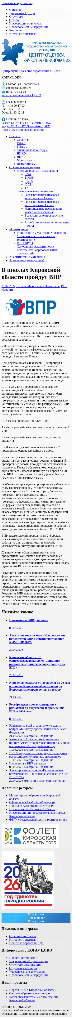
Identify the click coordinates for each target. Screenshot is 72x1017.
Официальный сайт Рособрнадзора (32, 802)
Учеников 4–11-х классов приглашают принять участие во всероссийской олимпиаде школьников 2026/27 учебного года (39, 743)
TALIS (29, 188)
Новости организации (23, 957)
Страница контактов (22, 936)
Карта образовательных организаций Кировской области (33, 998)
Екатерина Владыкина (38, 735)
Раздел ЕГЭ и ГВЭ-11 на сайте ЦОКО (26, 122)
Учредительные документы (27, 971)
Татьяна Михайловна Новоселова (38, 286)
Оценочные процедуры (32, 150)
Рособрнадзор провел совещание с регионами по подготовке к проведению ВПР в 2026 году (36, 708)
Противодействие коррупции (28, 27)
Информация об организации (28, 961)
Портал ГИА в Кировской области (32, 990)
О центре (15, 9)
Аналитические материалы (27, 256)
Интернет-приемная (22, 33)
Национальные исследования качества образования (44, 210)
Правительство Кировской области (32, 809)
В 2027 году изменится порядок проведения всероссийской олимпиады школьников (38, 754)
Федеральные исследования (35, 191)
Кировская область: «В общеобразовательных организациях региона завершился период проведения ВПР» (37, 662)
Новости (15, 136)
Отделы (14, 20)
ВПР (20, 157)
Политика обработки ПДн (26, 943)
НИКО (21, 153)
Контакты (15, 30)
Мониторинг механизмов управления (41, 232)
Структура (16, 16)
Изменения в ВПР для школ (28, 620)
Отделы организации (23, 968)
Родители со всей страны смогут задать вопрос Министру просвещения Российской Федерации (38, 729)
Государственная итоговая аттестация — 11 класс (42, 203)
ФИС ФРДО (25, 243)
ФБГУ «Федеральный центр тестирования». (38, 819)
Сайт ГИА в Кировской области (23, 129)
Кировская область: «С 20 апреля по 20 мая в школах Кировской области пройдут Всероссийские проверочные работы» (39, 686)
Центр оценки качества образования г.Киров (31, 71)
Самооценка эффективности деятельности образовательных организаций (37, 250)
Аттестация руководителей (27, 260)
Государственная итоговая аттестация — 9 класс (42, 196)
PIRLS (29, 181)
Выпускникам (26, 163)
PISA (28, 174)
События (23, 139)
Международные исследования (37, 170)
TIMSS (29, 177)
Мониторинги (26, 160)
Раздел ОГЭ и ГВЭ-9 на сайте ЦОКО (26, 126)
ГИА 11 (22, 146)
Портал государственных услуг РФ (32, 805)
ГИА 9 (21, 143)
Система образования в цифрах (29, 993)
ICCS (28, 184)
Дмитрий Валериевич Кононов (44, 780)
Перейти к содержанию (17, 3)
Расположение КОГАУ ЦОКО (21, 95)
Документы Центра (22, 13)
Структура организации (25, 964)
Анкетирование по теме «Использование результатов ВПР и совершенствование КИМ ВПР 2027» (37, 639)
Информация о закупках (25, 23)
